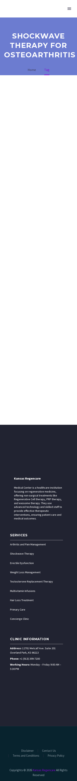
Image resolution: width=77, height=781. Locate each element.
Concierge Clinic (19, 619)
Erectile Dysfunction (22, 563)
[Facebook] (25, 736)
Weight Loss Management (25, 572)
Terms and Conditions (26, 755)
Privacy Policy (56, 755)
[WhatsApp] (51, 736)
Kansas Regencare (27, 478)
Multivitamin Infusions (22, 591)
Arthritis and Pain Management (28, 544)
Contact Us (49, 750)
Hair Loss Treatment (22, 600)
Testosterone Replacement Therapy (31, 581)
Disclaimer (27, 750)
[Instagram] (41, 736)
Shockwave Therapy (22, 553)
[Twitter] (36, 736)
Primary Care (17, 609)
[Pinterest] (46, 736)
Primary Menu (69, 9)
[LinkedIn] (30, 736)
